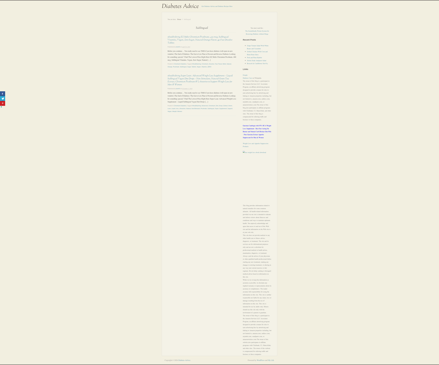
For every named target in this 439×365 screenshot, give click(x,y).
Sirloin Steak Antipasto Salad (256, 60)
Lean (169, 108)
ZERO (209, 67)
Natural (229, 64)
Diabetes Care (247, 78)
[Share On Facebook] (2, 93)
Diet (217, 106)
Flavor (220, 64)
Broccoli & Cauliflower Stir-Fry (257, 63)
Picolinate (176, 67)
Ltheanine (182, 108)
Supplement (223, 108)
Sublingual (183, 67)
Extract (225, 106)
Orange (170, 67)
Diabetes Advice (180, 6)
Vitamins (204, 67)
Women (179, 111)
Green (230, 106)
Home (179, 19)
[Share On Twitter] (2, 98)
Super (217, 108)
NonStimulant (195, 108)
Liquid (173, 108)
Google (245, 75)
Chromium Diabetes (180, 64)
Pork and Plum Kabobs (254, 57)
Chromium (205, 64)
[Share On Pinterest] (2, 103)
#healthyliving (196, 64)
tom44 (178, 47)
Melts (224, 64)
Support (230, 108)
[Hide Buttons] (1, 107)
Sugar (189, 67)
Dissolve (211, 64)
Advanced (205, 106)
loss (177, 108)
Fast (216, 64)
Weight (174, 111)
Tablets (194, 67)
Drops (221, 106)
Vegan (199, 67)
